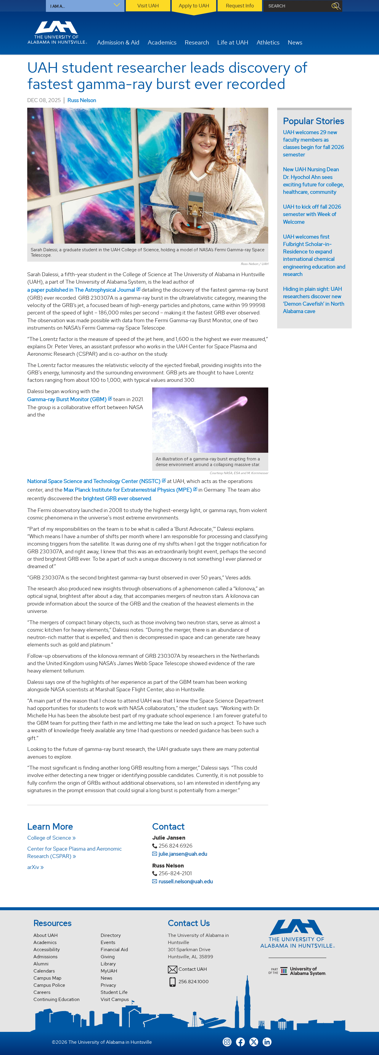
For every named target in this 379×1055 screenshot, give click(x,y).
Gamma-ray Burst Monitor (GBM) (67, 399)
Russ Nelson (82, 100)
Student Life (114, 992)
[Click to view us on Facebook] (240, 1041)
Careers (41, 992)
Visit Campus (115, 999)
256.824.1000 (194, 981)
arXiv (33, 867)
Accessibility (46, 949)
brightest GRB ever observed (117, 498)
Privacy (108, 985)
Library (108, 964)
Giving (108, 957)
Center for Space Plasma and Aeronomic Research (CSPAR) (74, 852)
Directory (111, 935)
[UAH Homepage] (57, 32)
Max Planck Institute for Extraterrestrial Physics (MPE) (128, 489)
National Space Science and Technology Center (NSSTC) (93, 481)
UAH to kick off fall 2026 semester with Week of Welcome (312, 214)
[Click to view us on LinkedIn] (267, 1041)
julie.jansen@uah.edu (183, 853)
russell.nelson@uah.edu (186, 881)
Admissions (45, 957)
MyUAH (109, 971)
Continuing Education (56, 999)
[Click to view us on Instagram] (227, 1041)
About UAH (45, 935)
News (106, 978)
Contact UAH (193, 969)
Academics (45, 942)
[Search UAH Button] (334, 6)
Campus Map (47, 978)
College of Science (49, 837)
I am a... (57, 6)
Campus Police (49, 985)
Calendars (44, 971)
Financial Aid (114, 949)
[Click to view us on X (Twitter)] (253, 1041)
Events (108, 942)
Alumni (41, 964)
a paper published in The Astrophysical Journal (81, 289)
